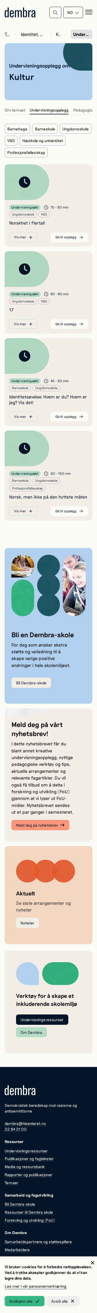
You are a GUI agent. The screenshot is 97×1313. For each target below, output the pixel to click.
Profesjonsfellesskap (26, 152)
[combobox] (73, 12)
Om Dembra (31, 1032)
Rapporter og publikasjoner (29, 1174)
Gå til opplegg (66, 237)
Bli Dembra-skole (31, 682)
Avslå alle (59, 1301)
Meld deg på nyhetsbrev (37, 825)
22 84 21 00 (16, 1129)
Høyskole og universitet (42, 140)
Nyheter (27, 923)
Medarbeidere (17, 1249)
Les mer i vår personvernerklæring (35, 1286)
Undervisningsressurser (42, 1019)
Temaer (7, 34)
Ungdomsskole (75, 129)
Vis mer (20, 237)
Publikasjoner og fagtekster (29, 1158)
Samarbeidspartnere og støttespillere (38, 1241)
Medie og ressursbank (25, 1166)
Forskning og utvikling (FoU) (30, 1220)
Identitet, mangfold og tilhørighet (33, 34)
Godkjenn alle (21, 1301)
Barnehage (17, 129)
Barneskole (45, 129)
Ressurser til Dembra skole (29, 1212)
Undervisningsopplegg (49, 110)
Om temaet (15, 110)
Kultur (58, 34)
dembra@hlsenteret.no (25, 1123)
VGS (11, 140)
